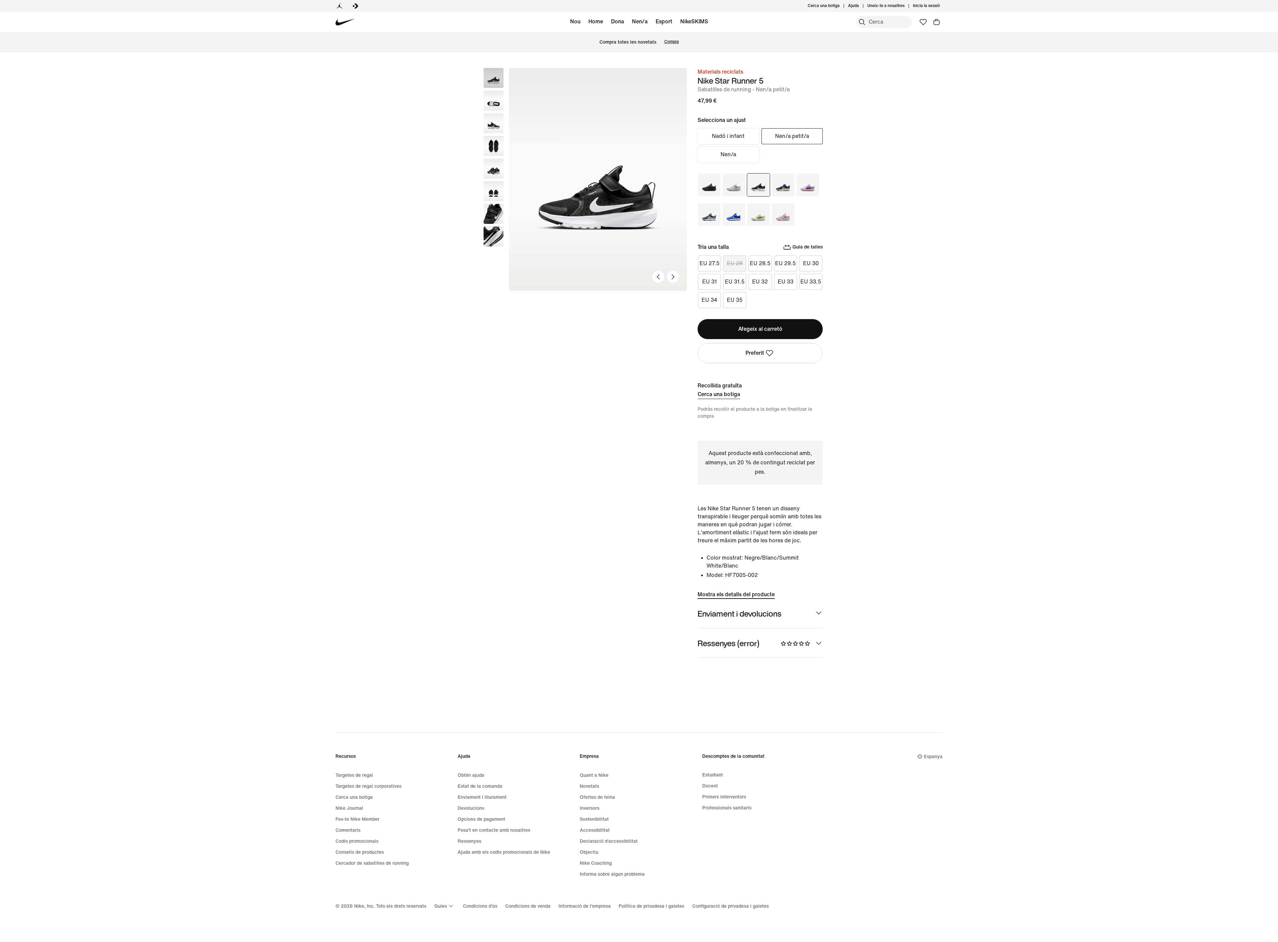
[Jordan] (339, 6)
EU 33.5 (810, 281)
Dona (617, 21)
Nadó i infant (728, 136)
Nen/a (640, 21)
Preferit (755, 353)
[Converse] (355, 6)
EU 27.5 (710, 263)
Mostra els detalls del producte (736, 594)
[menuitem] (861, 6)
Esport (664, 21)
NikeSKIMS (694, 21)
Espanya (933, 756)
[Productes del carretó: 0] (937, 22)
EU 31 (709, 281)
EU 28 (735, 263)
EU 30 (811, 263)
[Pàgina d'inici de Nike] (345, 22)
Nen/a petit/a (792, 136)
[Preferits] (923, 22)
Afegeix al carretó (760, 329)
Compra (671, 42)
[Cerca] (862, 22)
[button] (494, 101)
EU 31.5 (735, 281)
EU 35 (735, 300)
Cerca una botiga (719, 394)
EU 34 (709, 300)
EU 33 (785, 281)
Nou (575, 21)
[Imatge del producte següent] (673, 277)
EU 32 (760, 281)
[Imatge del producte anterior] (658, 277)
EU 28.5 (760, 263)
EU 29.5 (785, 263)
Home (595, 21)
